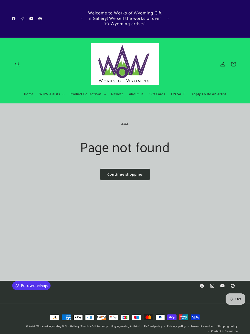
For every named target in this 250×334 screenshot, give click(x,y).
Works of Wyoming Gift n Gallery (58, 326)
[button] (17, 64)
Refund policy (153, 326)
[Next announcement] (168, 18)
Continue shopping (125, 174)
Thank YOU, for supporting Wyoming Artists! (110, 326)
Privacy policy (176, 326)
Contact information (224, 331)
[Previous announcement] (81, 18)
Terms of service (202, 326)
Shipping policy (228, 326)
